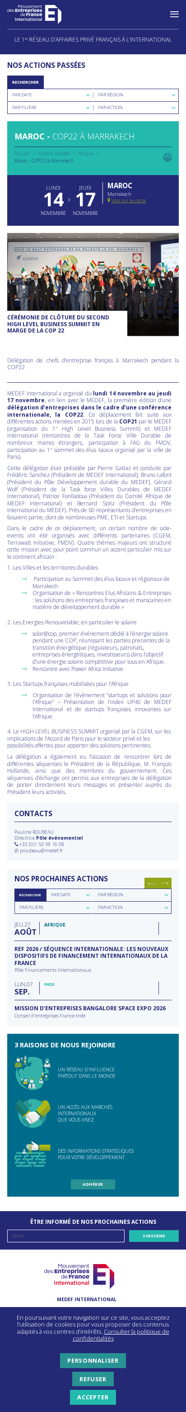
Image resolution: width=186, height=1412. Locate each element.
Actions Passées (54, 153)
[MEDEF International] (43, 14)
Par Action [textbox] (110, 107)
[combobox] (50, 95)
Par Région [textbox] (110, 95)
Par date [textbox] (61, 895)
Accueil (22, 153)
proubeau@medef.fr (41, 850)
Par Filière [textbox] (24, 107)
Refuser (92, 1379)
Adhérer (93, 1184)
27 (24, 928)
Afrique (85, 153)
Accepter (92, 1397)
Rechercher (25, 82)
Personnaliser (92, 1360)
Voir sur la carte (129, 200)
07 (23, 987)
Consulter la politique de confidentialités (121, 1335)
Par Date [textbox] (22, 95)
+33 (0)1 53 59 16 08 (41, 844)
